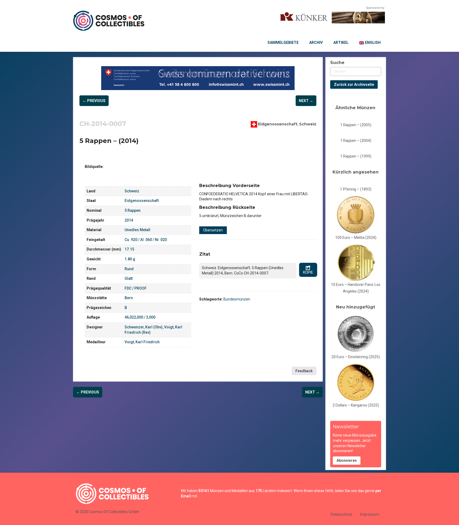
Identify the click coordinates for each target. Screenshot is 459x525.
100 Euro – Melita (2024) (355, 237)
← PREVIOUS (94, 101)
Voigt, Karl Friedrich (142, 342)
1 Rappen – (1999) (355, 156)
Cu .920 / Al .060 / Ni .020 (146, 240)
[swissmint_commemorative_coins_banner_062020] (198, 78)
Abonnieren (347, 460)
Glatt (129, 278)
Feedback (304, 371)
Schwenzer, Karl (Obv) (144, 327)
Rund (129, 269)
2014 (129, 220)
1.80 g (130, 259)
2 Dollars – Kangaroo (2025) (356, 405)
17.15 (129, 249)
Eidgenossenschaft (278, 123)
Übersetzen (213, 230)
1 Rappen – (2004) (355, 140)
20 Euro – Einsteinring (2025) (356, 357)
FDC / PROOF (136, 288)
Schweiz (307, 123)
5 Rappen (133, 210)
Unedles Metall (137, 230)
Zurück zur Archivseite (354, 84)
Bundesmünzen (236, 299)
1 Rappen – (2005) (355, 125)
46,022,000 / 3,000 (140, 317)
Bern (129, 298)
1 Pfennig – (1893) (355, 189)
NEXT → (306, 101)
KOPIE (308, 272)
